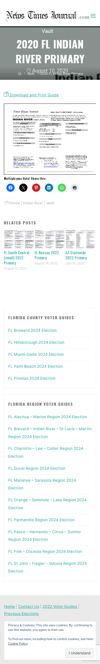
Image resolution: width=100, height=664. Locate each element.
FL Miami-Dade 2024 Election (36, 354)
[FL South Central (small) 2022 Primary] (19, 239)
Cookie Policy (18, 643)
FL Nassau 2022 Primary (47, 255)
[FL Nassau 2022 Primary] (50, 239)
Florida (14, 203)
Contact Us (28, 606)
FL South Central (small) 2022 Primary (16, 257)
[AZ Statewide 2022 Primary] (80, 239)
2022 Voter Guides (60, 606)
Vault (47, 31)
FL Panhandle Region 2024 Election (41, 519)
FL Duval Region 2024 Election (36, 468)
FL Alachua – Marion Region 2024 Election (47, 416)
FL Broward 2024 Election (32, 330)
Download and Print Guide (34, 95)
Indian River (33, 203)
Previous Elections (21, 613)
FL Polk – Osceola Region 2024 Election (45, 551)
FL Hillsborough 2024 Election (36, 342)
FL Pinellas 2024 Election (31, 378)
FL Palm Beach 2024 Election (35, 366)
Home (9, 606)
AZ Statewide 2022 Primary (76, 255)
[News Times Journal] (47, 15)
